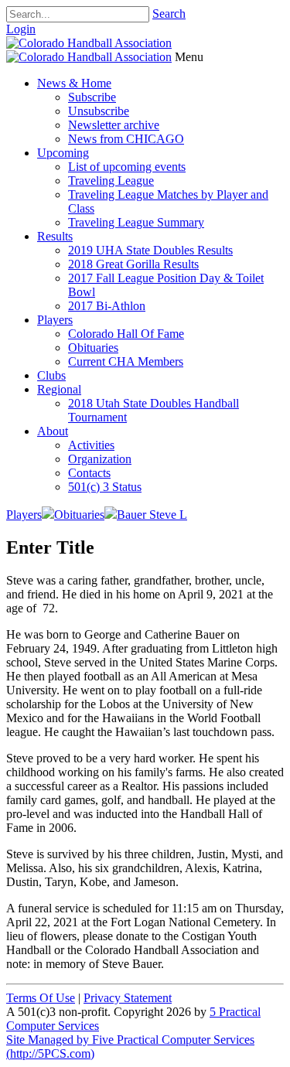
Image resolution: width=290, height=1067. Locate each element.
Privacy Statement (128, 997)
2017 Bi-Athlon (106, 305)
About (52, 431)
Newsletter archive (113, 124)
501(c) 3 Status (105, 486)
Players (55, 319)
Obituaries (93, 347)
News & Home (74, 83)
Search (169, 13)
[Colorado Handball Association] (89, 42)
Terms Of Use (40, 997)
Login (21, 29)
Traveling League (111, 180)
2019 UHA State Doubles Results (150, 250)
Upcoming (63, 152)
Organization (99, 458)
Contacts (89, 472)
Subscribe (92, 97)
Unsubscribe (98, 111)
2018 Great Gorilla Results (133, 264)
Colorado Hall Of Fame (126, 333)
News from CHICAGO (126, 138)
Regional (59, 389)
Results (55, 236)
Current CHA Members (125, 361)
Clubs (51, 375)
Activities (91, 445)
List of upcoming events (127, 166)
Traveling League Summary (136, 222)
